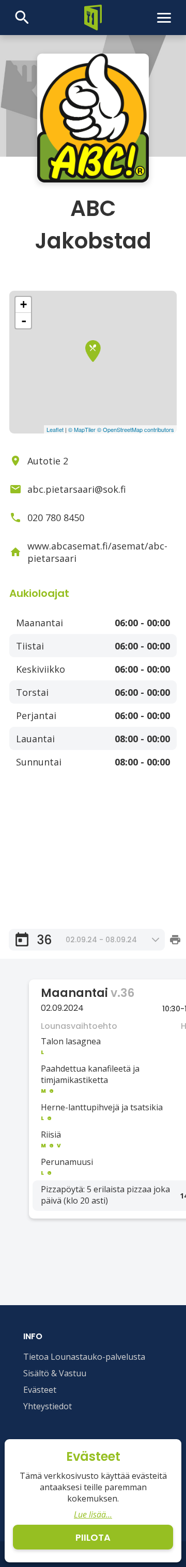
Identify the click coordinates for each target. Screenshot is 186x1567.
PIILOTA (93, 1537)
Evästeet (39, 1389)
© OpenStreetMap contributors (135, 429)
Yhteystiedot (47, 1406)
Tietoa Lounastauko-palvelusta (84, 1356)
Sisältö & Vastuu (54, 1373)
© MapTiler (82, 429)
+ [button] (23, 304)
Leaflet (55, 429)
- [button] (23, 320)
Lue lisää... (93, 1514)
